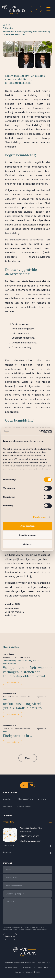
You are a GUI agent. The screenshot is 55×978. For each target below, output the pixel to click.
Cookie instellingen (28, 967)
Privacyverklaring (44, 967)
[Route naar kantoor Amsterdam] (10, 835)
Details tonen (39, 517)
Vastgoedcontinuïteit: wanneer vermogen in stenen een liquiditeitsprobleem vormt (27, 672)
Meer (27, 758)
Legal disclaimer (43, 963)
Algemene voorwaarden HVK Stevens (20, 963)
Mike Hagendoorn (39, 697)
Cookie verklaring (11, 967)
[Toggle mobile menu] (48, 9)
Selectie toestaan (27, 535)
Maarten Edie (12, 608)
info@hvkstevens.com (30, 841)
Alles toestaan (27, 526)
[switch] (48, 488)
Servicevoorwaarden (25, 930)
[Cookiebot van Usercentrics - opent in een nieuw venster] (39, 431)
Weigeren (27, 544)
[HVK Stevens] (13, 9)
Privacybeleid (8, 930)
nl (23, 785)
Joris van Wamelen (14, 611)
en (31, 785)
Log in (36, 9)
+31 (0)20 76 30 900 (29, 836)
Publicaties (8, 28)
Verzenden (10, 936)
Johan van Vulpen (10, 657)
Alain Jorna (10, 615)
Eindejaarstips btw (17, 736)
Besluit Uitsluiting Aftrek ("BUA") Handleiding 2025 (22, 706)
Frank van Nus (24, 657)
